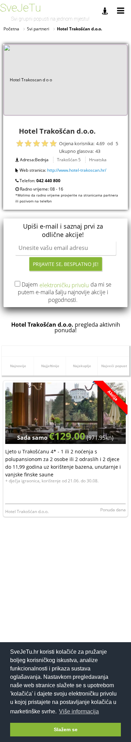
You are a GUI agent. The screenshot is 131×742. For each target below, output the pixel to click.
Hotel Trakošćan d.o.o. (27, 511)
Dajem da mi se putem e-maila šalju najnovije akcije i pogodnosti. (64, 292)
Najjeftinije (50, 366)
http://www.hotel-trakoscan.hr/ (76, 170)
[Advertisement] (65, 594)
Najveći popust (114, 366)
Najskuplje (82, 366)
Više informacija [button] (79, 711)
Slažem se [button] (66, 729)
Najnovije (18, 366)
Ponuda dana (113, 510)
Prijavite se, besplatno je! (66, 264)
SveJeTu (20, 7)
